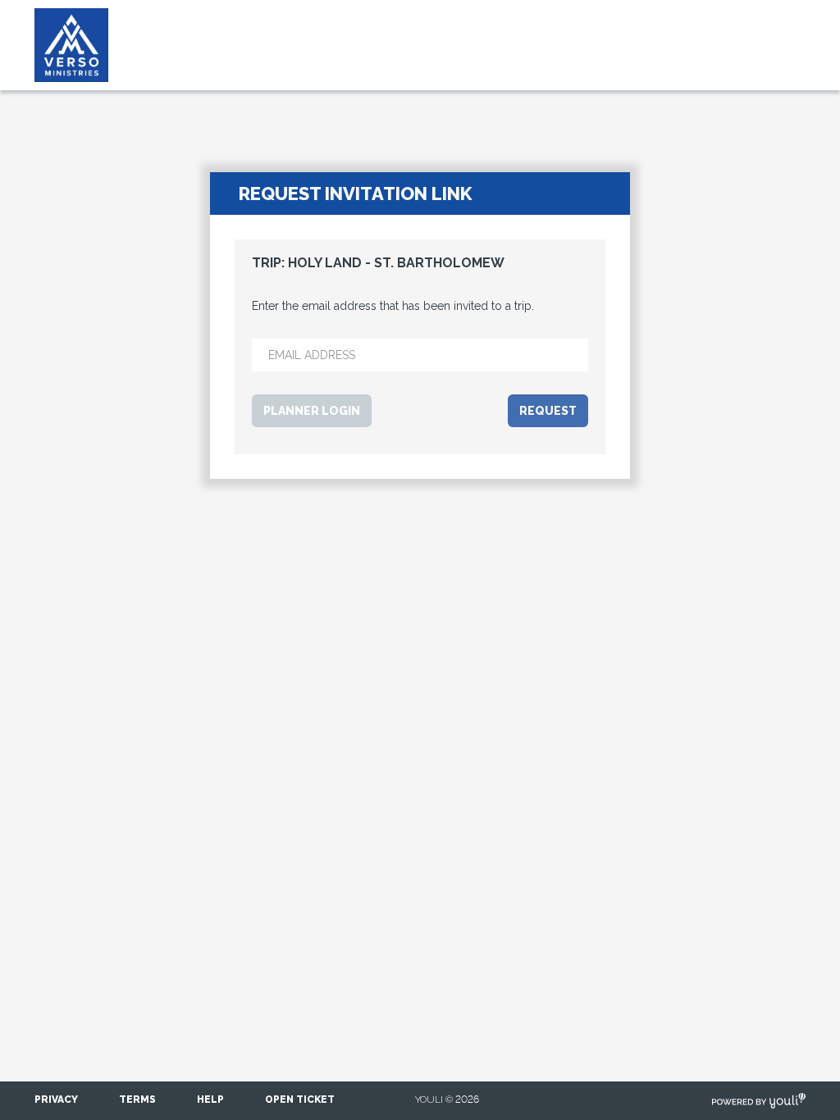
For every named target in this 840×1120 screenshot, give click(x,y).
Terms (137, 1099)
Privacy (56, 1099)
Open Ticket (300, 1099)
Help (210, 1099)
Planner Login (311, 410)
